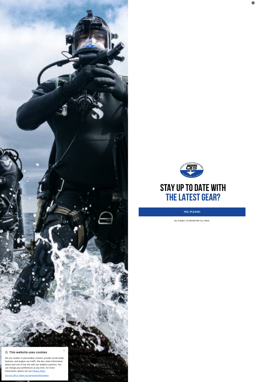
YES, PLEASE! (192, 212)
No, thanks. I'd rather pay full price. (192, 221)
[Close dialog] (253, 3)
